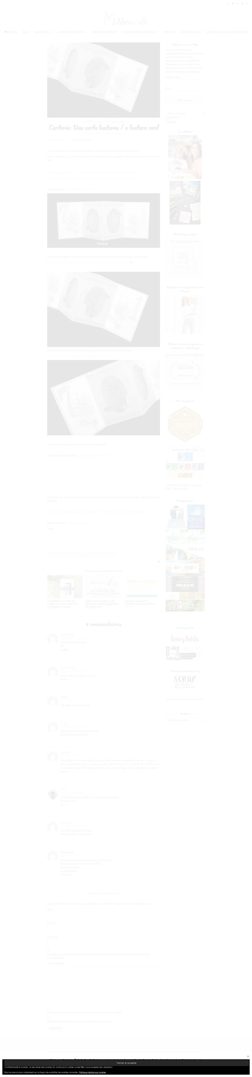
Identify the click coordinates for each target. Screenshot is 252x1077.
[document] (126, 538)
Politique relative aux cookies (92, 1072)
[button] (248, 1056)
